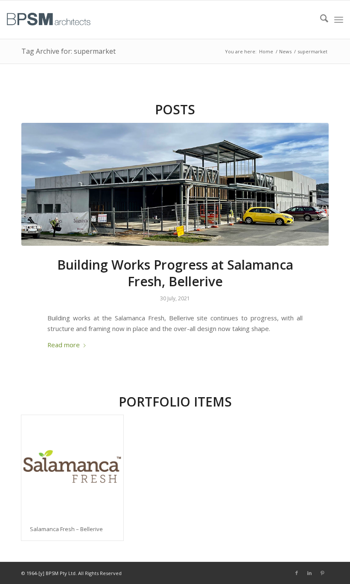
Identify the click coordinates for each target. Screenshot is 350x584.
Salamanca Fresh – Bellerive (66, 529)
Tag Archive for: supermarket (68, 51)
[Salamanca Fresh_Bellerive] (175, 184)
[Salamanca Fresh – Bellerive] (72, 466)
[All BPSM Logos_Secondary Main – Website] (48, 19)
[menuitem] (320, 19)
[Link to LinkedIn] (309, 573)
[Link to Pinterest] (322, 573)
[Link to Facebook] (296, 573)
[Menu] (338, 19)
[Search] (320, 19)
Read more (63, 344)
